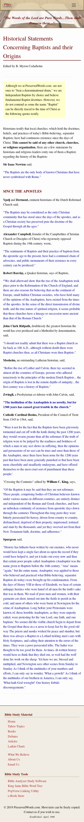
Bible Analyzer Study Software (27, 781)
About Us (14, 759)
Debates (13, 736)
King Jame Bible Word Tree (25, 786)
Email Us (13, 764)
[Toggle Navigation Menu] (81, 2)
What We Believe (18, 754)
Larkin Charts (16, 746)
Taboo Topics (16, 726)
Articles (12, 741)
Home (11, 721)
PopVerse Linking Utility (23, 791)
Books (12, 731)
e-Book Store (16, 796)
